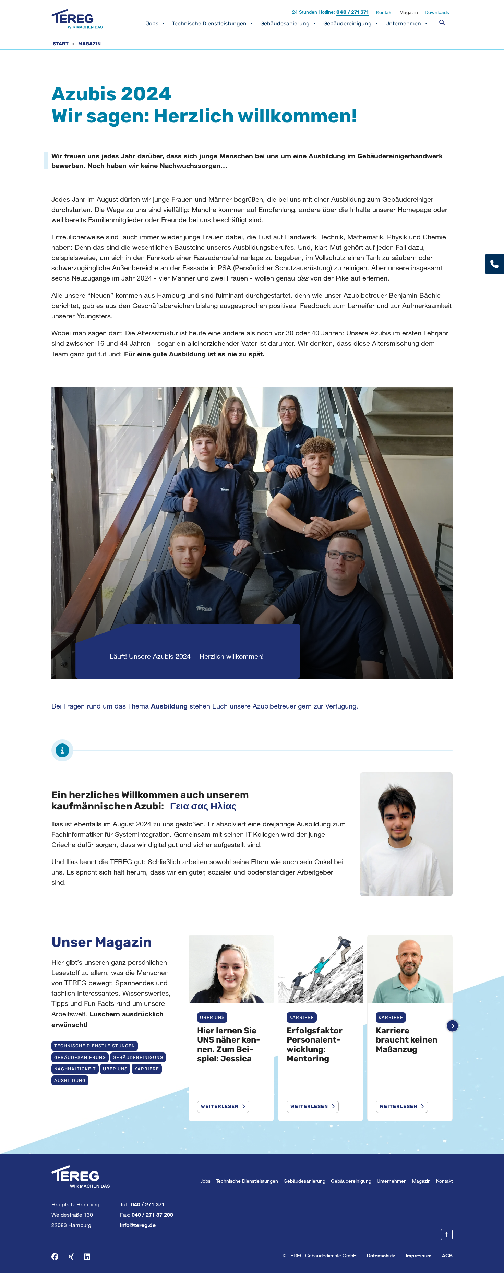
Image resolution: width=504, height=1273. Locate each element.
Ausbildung (70, 1080)
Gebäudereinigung (347, 23)
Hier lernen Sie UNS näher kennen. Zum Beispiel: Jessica (228, 1045)
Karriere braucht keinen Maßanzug (406, 1040)
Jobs (152, 23)
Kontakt (384, 12)
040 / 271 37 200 (152, 1214)
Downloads (437, 12)
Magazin (408, 12)
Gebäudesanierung (285, 23)
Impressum (419, 1255)
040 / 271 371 (352, 12)
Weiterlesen (220, 1106)
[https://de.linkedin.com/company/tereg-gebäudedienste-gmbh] (87, 1257)
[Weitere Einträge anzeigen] (452, 1026)
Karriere (146, 1068)
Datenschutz (381, 1255)
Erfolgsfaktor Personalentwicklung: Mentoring (315, 1045)
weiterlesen (309, 1106)
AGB (447, 1255)
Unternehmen (403, 23)
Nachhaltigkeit (75, 1068)
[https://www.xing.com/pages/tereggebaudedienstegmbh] (71, 1257)
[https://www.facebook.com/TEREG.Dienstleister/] (54, 1257)
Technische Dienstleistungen (209, 23)
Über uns (115, 1068)
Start (61, 44)
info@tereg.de (138, 1225)
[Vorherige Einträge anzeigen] (189, 1026)
